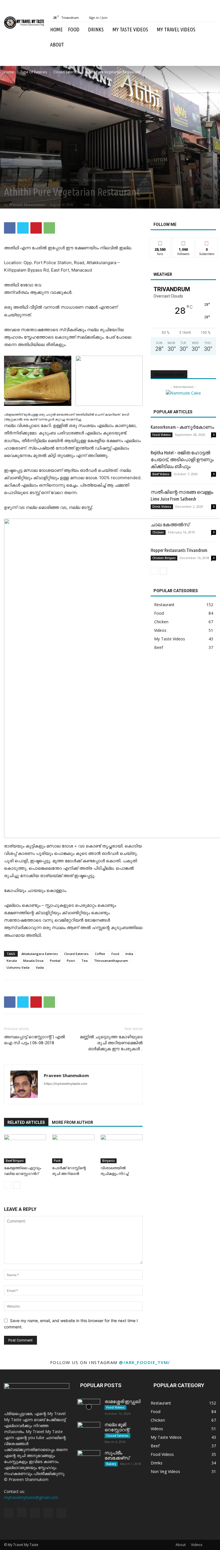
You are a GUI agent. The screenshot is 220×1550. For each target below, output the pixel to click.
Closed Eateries (65, 72)
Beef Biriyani (15, 1161)
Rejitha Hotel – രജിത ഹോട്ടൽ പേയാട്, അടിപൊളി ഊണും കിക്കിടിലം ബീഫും (182, 459)
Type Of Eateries (33, 72)
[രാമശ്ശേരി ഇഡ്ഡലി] (88, 1407)
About (57, 44)
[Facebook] (174, 18)
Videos (196, 1544)
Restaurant (117, 180)
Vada (40, 967)
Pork (57, 1161)
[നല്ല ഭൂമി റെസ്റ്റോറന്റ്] (88, 1430)
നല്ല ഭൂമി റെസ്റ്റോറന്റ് (117, 1427)
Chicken (158, 532)
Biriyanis (108, 1161)
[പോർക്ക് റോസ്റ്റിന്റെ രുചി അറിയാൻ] (73, 1148)
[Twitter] (192, 18)
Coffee (75, 180)
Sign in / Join (98, 17)
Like (160, 242)
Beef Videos (161, 474)
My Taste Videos (130, 29)
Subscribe (207, 242)
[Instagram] (183, 18)
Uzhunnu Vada (18, 967)
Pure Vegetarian (94, 180)
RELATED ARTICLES (26, 1122)
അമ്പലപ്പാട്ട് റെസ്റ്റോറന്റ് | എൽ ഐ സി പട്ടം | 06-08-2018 (34, 1039)
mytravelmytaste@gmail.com (31, 1497)
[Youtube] (211, 18)
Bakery (111, 1464)
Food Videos (161, 435)
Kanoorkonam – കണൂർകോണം (182, 427)
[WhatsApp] (49, 228)
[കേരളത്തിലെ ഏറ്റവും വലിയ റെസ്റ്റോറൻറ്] (25, 1148)
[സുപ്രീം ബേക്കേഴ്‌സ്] (88, 1458)
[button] (209, 29)
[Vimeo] (202, 18)
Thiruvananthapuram (111, 960)
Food (73, 29)
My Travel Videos (176, 29)
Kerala (12, 960)
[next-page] (16, 1185)
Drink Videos (161, 507)
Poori (71, 960)
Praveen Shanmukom (27, 205)
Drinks (96, 29)
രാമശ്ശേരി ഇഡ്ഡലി (122, 1401)
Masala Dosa (33, 960)
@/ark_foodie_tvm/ (144, 1362)
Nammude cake (169, 374)
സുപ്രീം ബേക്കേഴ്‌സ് (117, 1455)
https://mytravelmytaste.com (65, 1084)
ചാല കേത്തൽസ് (170, 524)
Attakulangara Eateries (39, 954)
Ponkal (55, 960)
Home (56, 29)
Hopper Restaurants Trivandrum (179, 550)
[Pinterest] (36, 228)
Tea (132, 180)
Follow (183, 242)
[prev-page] (7, 1185)
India (129, 954)
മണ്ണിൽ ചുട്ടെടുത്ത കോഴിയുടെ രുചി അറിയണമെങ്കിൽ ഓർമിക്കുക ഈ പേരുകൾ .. (111, 1042)
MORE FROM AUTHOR (72, 1122)
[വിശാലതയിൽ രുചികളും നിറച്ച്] (122, 1148)
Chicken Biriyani (164, 558)
